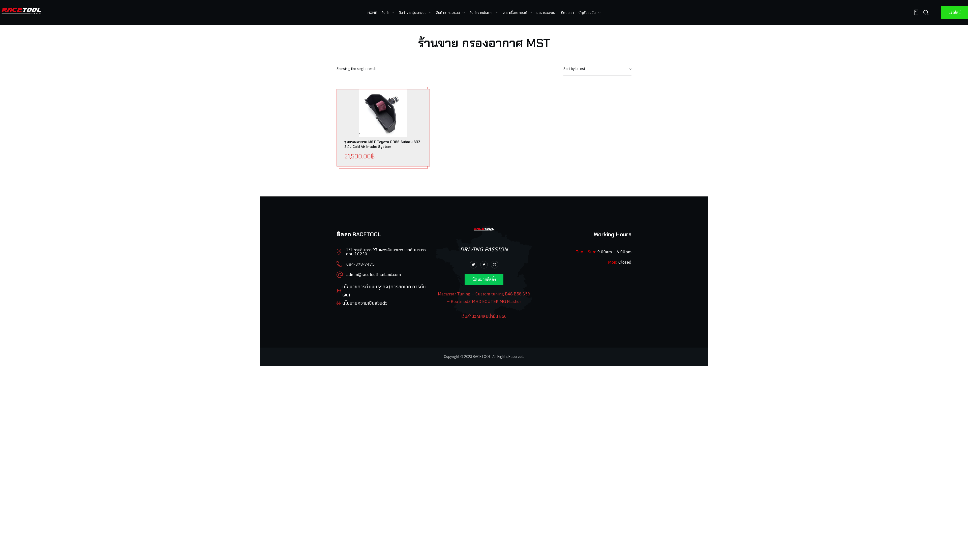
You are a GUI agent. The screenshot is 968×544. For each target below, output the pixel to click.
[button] (915, 12)
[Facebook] (484, 264)
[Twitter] (473, 264)
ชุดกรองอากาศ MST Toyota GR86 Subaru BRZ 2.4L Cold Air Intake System (382, 144)
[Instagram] (494, 264)
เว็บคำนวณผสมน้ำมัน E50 (484, 316)
